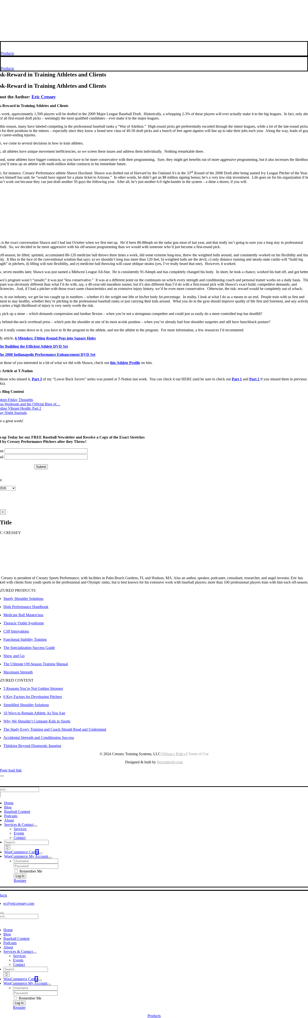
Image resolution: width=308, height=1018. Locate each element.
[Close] (2, 776)
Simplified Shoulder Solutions (26, 705)
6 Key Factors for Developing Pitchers (32, 697)
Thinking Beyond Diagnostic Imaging (32, 746)
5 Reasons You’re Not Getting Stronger (33, 688)
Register (20, 881)
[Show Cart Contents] (41, 853)
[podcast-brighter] (154, 39)
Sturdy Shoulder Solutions (23, 599)
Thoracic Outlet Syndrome (23, 623)
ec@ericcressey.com (18, 903)
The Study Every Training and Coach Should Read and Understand (54, 729)
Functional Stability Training (25, 639)
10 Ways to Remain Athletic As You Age (34, 713)
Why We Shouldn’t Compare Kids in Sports (36, 721)
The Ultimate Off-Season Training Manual (35, 664)
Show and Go (14, 656)
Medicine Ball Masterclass (23, 615)
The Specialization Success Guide (29, 648)
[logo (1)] (32, 49)
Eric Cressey (44, 96)
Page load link (11, 770)
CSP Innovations (16, 631)
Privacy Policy (174, 754)
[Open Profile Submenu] (50, 857)
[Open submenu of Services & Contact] (35, 826)
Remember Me (30, 871)
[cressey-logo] (154, 6)
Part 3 (37, 379)
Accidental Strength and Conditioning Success (38, 737)
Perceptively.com (170, 762)
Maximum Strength (18, 672)
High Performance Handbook (25, 607)
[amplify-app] (154, 26)
